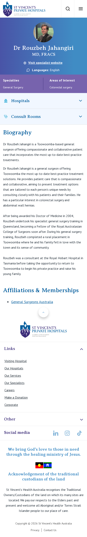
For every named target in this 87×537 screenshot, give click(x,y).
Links (9, 348)
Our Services (12, 375)
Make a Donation (16, 397)
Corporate (11, 405)
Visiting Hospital (15, 361)
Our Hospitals (13, 368)
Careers (9, 390)
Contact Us (50, 530)
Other (9, 419)
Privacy (35, 530)
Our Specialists (14, 383)
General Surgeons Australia (32, 302)
